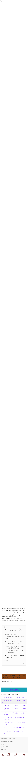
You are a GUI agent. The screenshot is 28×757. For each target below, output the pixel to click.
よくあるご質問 (4, 747)
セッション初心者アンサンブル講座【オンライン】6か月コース (14, 732)
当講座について (16, 755)
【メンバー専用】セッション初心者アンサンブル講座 (14, 705)
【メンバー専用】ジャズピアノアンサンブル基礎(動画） (13, 701)
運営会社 (3, 744)
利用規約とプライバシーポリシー (8, 738)
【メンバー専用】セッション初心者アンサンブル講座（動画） (14, 709)
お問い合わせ (4, 749)
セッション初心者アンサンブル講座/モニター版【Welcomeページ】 (13, 718)
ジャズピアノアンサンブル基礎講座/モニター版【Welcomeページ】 (13, 713)
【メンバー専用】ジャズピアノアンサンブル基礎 (13, 697)
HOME (3, 755)
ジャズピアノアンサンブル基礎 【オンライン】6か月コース (14, 728)
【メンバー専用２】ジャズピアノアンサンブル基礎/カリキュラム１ (14, 723)
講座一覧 (8, 755)
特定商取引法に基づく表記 (7, 741)
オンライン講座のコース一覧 (9, 694)
